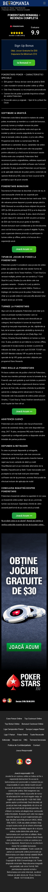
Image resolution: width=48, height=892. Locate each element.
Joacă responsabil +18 (24, 773)
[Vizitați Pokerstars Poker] (17, 26)
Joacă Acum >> (24, 249)
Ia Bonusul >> (24, 62)
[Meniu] (44, 3)
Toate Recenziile (19, 8)
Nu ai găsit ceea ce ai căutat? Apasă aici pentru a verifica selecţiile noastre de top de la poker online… (23, 523)
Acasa (7, 8)
